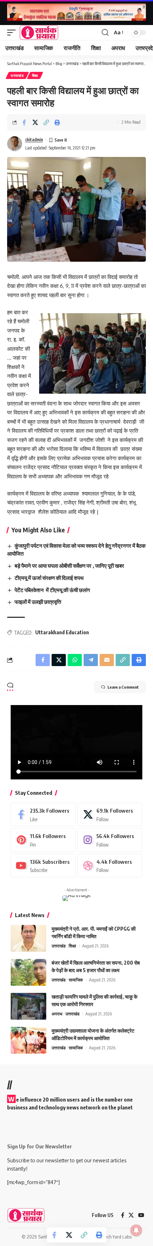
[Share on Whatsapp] (75, 660)
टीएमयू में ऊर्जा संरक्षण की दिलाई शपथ (49, 578)
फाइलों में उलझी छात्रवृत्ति (38, 602)
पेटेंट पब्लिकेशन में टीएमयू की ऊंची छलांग (52, 590)
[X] (110, 814)
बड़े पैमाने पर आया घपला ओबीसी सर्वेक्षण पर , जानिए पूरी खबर (69, 565)
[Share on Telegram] (91, 660)
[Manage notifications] (136, 1230)
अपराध (57, 1013)
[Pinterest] (43, 840)
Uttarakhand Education (62, 632)
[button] (13, 32)
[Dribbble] (110, 865)
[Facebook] (43, 814)
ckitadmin (34, 139)
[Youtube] (43, 865)
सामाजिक (76, 979)
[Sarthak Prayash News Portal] (39, 32)
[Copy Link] (46, 122)
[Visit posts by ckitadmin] (14, 143)
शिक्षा (35, 75)
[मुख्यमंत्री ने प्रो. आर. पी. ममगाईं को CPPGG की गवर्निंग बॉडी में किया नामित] (28, 938)
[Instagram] (110, 840)
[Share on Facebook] (24, 122)
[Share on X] (35, 122)
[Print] (57, 122)
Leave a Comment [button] (123, 687)
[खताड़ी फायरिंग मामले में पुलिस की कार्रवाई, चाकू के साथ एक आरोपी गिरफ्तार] (28, 1006)
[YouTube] (141, 1215)
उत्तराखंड (17, 75)
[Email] (107, 660)
